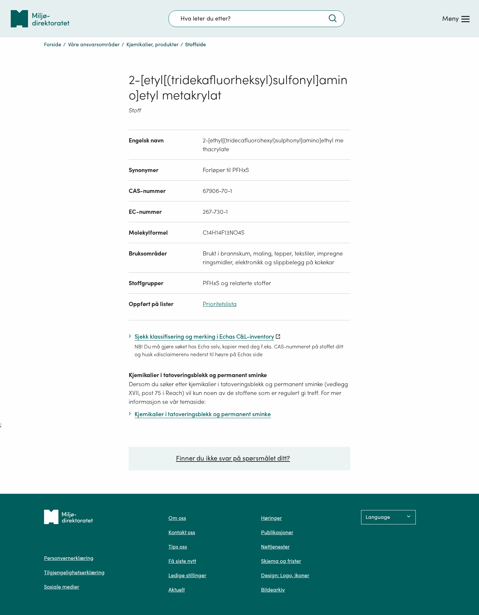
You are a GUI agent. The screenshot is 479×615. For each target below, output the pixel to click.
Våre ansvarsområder (94, 44)
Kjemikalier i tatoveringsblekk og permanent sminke (198, 375)
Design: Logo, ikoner (285, 575)
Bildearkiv (273, 589)
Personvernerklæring (69, 558)
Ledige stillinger (187, 575)
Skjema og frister (281, 561)
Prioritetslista (220, 304)
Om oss (177, 518)
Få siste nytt (182, 561)
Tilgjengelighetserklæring (74, 572)
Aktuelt (176, 589)
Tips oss (177, 546)
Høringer (271, 518)
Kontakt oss (181, 532)
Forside (52, 44)
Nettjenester (275, 546)
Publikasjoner (277, 532)
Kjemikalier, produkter (152, 44)
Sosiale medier (61, 586)
